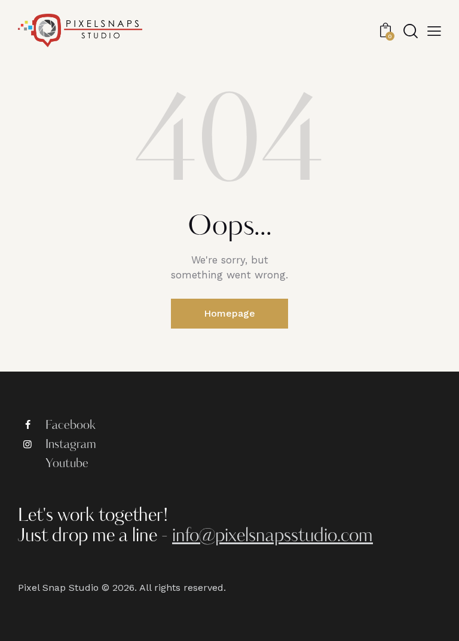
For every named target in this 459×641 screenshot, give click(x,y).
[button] (434, 30)
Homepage (229, 313)
